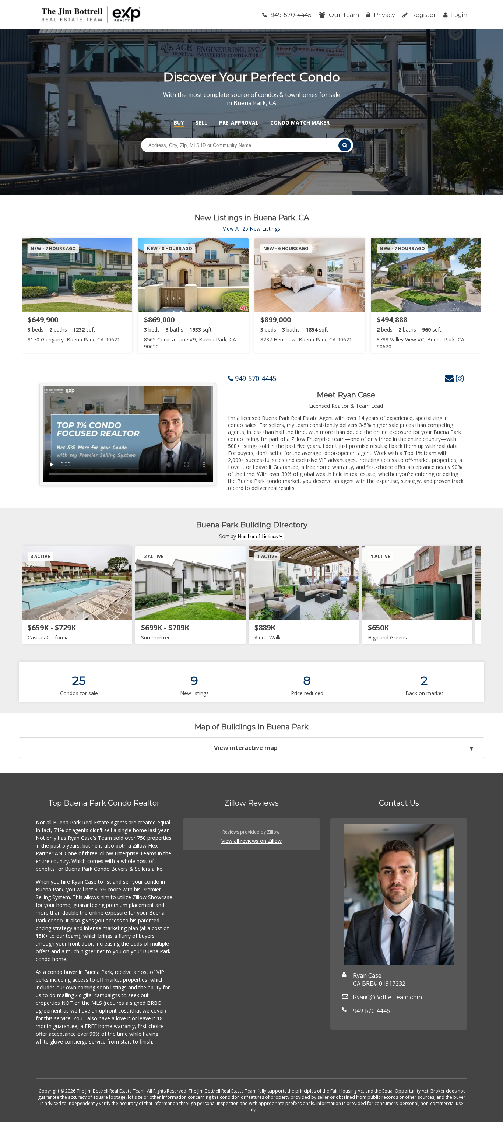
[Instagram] (460, 378)
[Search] (344, 145)
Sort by (227, 536)
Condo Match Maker (300, 122)
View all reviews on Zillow (251, 840)
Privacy (384, 14)
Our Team (344, 14)
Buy (179, 122)
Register (423, 14)
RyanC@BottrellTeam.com (387, 997)
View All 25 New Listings (251, 228)
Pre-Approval (238, 122)
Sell (201, 122)
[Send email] (449, 378)
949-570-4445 (291, 14)
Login (459, 14)
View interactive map (246, 748)
